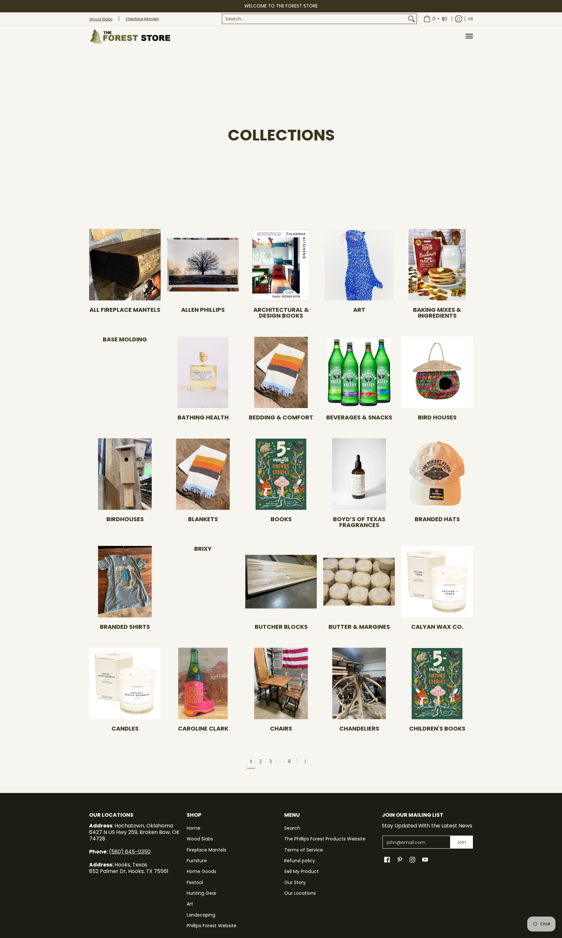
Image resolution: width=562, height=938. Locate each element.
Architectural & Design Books (281, 313)
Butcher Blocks (281, 627)
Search (292, 828)
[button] (387, 859)
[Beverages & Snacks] (359, 372)
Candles (125, 728)
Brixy (203, 549)
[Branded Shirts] (125, 581)
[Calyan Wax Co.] (437, 581)
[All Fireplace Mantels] (125, 264)
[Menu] (469, 36)
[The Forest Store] (129, 36)
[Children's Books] (437, 683)
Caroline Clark (203, 728)
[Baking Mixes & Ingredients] (437, 264)
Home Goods (201, 871)
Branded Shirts (125, 627)
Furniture (197, 860)
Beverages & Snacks (359, 417)
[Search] (411, 19)
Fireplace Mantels (206, 850)
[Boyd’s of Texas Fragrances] (359, 474)
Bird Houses (437, 417)
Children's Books (437, 728)
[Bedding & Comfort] (281, 372)
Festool (195, 882)
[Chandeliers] (359, 683)
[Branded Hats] (437, 474)
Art (359, 310)
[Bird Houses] (437, 372)
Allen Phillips (203, 310)
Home (193, 828)
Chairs (281, 728)
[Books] (281, 474)
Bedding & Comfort (281, 417)
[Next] (307, 761)
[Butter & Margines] (359, 581)
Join (461, 842)
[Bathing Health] (203, 372)
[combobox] (314, 19)
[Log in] (458, 18)
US (470, 18)
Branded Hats (437, 519)
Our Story (295, 882)
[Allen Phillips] (203, 264)
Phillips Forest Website (211, 925)
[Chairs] (281, 683)
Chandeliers (359, 728)
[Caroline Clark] (203, 683)
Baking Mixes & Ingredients (437, 313)
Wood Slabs (200, 839)
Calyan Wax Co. (437, 627)
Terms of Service (303, 850)
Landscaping (201, 915)
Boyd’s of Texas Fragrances (359, 522)
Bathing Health (203, 417)
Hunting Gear (202, 893)
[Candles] (125, 683)
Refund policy (299, 860)
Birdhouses (125, 519)
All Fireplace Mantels (124, 310)
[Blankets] (203, 474)
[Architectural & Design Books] (281, 264)
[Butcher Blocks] (281, 581)
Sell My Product (301, 871)
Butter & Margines (359, 627)
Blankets (203, 519)
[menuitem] (319, 18)
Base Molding (125, 339)
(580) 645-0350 (130, 851)
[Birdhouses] (125, 474)
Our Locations (300, 893)
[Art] (359, 264)
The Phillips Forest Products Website (325, 839)
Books (281, 519)
